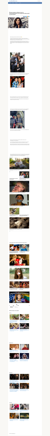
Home (9, 11)
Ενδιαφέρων (10, 372)
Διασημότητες (11, 342)
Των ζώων (10, 402)
